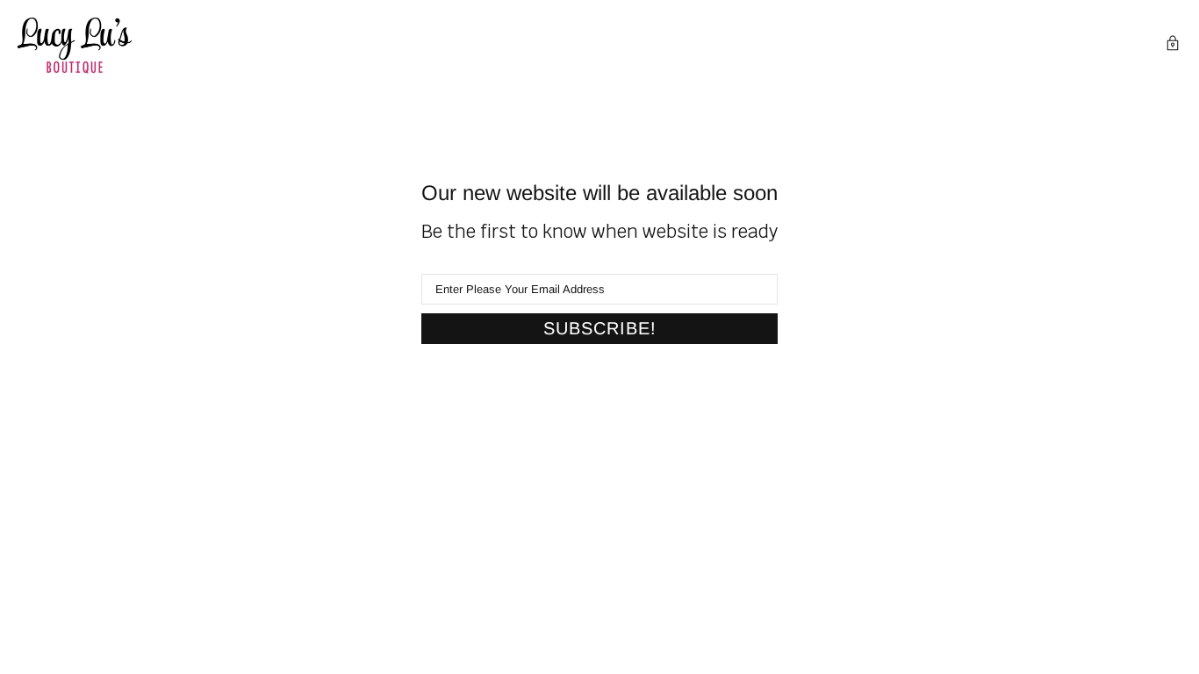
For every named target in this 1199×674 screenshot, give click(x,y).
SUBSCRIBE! (600, 328)
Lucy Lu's (75, 46)
